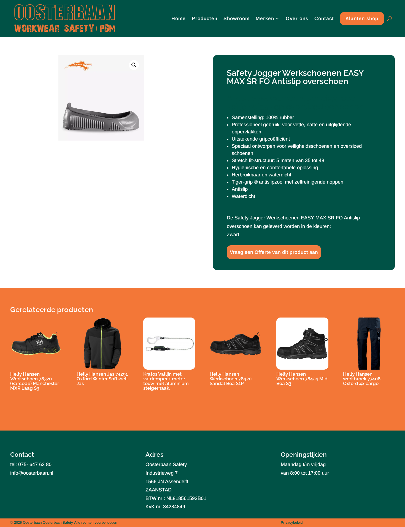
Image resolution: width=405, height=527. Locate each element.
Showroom (236, 18)
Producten (204, 18)
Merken (265, 18)
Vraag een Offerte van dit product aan (274, 252)
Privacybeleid (292, 522)
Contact (324, 18)
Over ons (297, 18)
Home (178, 18)
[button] (134, 65)
